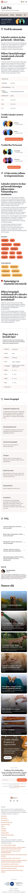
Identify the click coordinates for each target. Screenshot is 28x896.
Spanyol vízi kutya (5, 824)
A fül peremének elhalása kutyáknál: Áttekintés (12, 866)
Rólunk (10, 890)
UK (11, 83)
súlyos (17, 366)
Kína (14, 83)
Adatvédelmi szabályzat (19, 892)
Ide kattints (8, 757)
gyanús (19, 257)
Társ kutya (4, 267)
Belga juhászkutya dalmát (7, 835)
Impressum (10, 892)
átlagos (12, 95)
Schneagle (3, 830)
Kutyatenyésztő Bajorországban (9, 868)
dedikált (12, 257)
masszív (18, 365)
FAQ (25, 15)
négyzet (13, 366)
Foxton (2, 826)
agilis (12, 240)
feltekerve (18, 361)
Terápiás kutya (6, 275)
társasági (4, 253)
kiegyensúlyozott (6, 244)
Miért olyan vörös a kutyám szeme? (9, 864)
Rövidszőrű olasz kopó (6, 822)
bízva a (12, 253)
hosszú (13, 361)
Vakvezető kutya (17, 275)
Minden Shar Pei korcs (14, 167)
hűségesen (5, 248)
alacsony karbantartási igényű (17, 91)
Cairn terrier (4, 818)
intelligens (4, 240)
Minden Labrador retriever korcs (14, 139)
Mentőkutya (15, 271)
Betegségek (19, 15)
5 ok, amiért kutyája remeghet (8, 845)
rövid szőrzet (15, 349)
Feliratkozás (22, 780)
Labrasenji (3, 828)
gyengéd (4, 257)
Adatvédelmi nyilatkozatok (19, 786)
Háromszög (14, 357)
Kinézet (12, 15)
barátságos (14, 248)
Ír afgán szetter (5, 833)
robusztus (14, 365)
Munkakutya (14, 267)
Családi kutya (5, 271)
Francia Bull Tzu (5, 820)
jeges (13, 353)
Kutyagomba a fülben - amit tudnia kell (10, 858)
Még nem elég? (14, 767)
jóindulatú (16, 244)
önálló (19, 253)
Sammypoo (4, 816)
